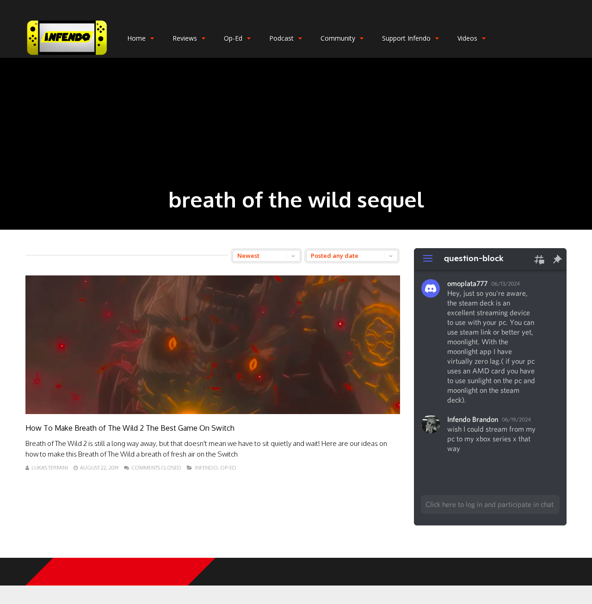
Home (136, 38)
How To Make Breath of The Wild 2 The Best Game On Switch (129, 428)
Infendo (206, 467)
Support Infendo (406, 38)
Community (338, 38)
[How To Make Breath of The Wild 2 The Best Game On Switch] (212, 411)
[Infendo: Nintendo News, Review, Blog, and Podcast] (67, 55)
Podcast (281, 38)
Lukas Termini (49, 467)
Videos (467, 38)
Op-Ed (233, 38)
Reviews (185, 38)
